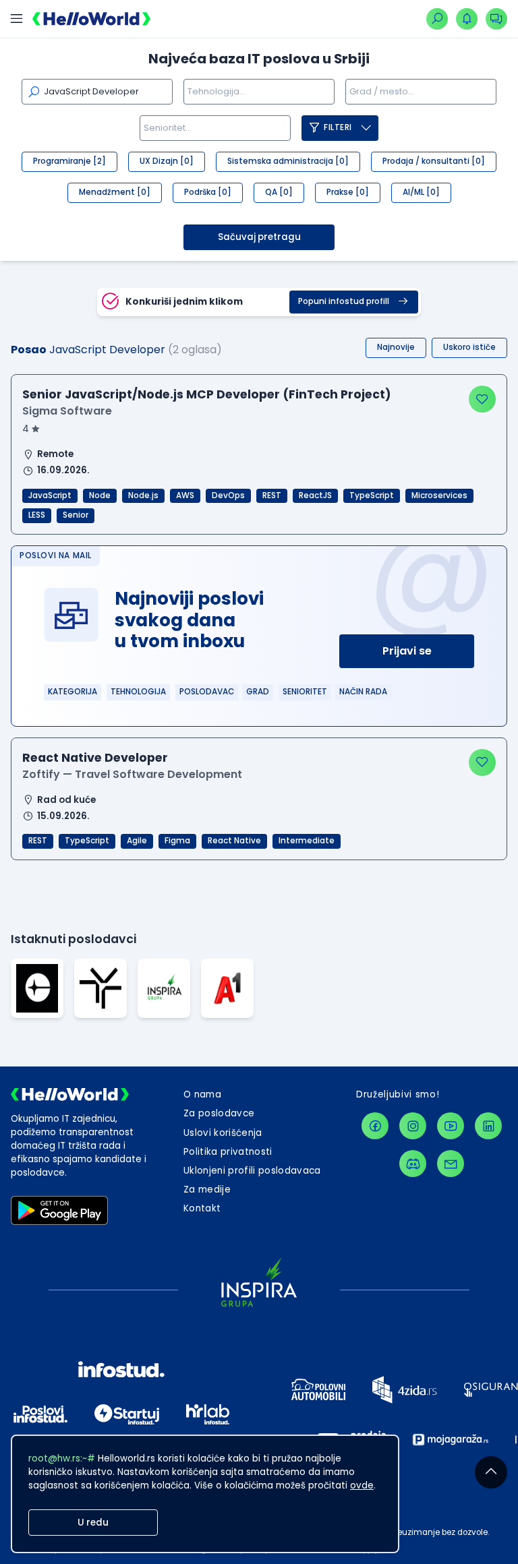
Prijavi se (407, 651)
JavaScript (49, 495)
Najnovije (396, 347)
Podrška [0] (207, 192)
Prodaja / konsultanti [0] (433, 161)
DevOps (228, 495)
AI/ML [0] (421, 192)
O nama (202, 1094)
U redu (93, 1522)
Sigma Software (67, 411)
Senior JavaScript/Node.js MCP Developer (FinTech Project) (206, 394)
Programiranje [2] (69, 161)
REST (271, 495)
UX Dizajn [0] (167, 161)
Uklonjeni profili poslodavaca (252, 1170)
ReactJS (315, 495)
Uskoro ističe (469, 347)
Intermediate (307, 840)
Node (100, 495)
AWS (185, 495)
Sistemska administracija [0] (288, 161)
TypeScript (371, 495)
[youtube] (450, 1125)
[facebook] (375, 1125)
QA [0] (279, 192)
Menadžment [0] (114, 192)
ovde (362, 1485)
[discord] (412, 1163)
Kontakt (202, 1208)
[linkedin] (488, 1125)
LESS (36, 515)
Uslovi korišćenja (222, 1132)
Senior (75, 515)
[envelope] (450, 1163)
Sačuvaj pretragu (259, 237)
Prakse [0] (347, 192)
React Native (234, 840)
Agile (137, 840)
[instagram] (412, 1125)
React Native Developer (95, 758)
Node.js (143, 495)
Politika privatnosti (227, 1151)
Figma (177, 840)
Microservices (439, 495)
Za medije (207, 1189)
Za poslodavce (218, 1113)
